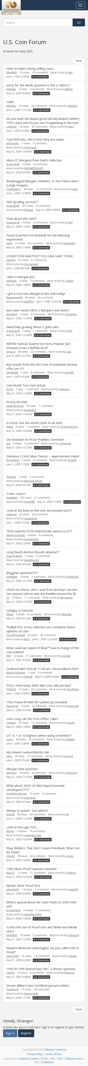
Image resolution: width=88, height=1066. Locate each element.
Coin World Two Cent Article (26, 385)
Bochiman (73, 689)
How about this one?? (21, 218)
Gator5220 (12, 956)
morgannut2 (31, 264)
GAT (70, 222)
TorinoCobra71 (69, 427)
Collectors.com (73, 1058)
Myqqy (10, 831)
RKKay (9, 614)
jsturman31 (12, 889)
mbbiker (11, 89)
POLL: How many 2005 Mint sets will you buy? (38, 685)
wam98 (73, 889)
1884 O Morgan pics (20, 277)
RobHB (28, 677)
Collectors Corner (28, 1058)
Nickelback (72, 577)
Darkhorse (12, 989)
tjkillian (69, 89)
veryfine (11, 260)
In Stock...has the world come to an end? (34, 423)
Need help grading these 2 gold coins (32, 327)
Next (79, 61)
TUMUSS (11, 689)
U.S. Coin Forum (39, 76)
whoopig (11, 773)
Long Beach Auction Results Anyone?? (32, 552)
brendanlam (13, 910)
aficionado (12, 143)
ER (67, 814)
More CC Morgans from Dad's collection (34, 160)
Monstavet (66, 597)
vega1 (9, 739)
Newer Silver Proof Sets (23, 885)
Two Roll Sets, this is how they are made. (35, 139)
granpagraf (12, 164)
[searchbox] (38, 22)
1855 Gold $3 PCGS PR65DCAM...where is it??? (39, 531)
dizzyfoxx (11, 314)
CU (36, 1062)
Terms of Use (53, 1054)
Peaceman (12, 706)
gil (7, 597)
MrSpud (10, 351)
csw (69, 351)
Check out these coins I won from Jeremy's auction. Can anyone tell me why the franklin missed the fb (42, 591)
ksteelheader (31, 560)
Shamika (11, 477)
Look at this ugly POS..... (22, 827)
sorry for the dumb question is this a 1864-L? (38, 85)
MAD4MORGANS (33, 168)
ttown (73, 956)
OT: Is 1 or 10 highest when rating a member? (38, 735)
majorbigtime (14, 556)
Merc (27, 639)
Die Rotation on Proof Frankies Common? (35, 439)
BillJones (69, 972)
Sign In (10, 1033)
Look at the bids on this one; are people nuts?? (39, 510)
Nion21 (10, 873)
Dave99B (29, 502)
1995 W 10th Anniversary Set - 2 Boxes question (40, 969)
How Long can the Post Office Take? (32, 719)
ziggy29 (72, 460)
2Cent (9, 389)
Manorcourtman (15, 535)
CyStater (11, 722)
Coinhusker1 (13, 189)
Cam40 (69, 281)
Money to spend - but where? (27, 810)
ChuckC (10, 856)
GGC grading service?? (22, 202)
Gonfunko (69, 243)
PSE (60, 1058)
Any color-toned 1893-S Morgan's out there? (37, 310)
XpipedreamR (14, 297)
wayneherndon (33, 914)
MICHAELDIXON (33, 481)
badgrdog (30, 410)
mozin (70, 722)
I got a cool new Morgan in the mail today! (35, 293)
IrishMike (70, 739)
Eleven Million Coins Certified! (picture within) (37, 985)
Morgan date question (22, 769)
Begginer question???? (22, 573)
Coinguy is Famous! (19, 610)
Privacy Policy (35, 1054)
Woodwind (12, 460)
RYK (70, 331)
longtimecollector (16, 793)
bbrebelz (11, 72)
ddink (9, 427)
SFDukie (28, 210)
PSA (53, 1058)
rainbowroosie (15, 406)
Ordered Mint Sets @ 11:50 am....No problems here (42, 669)
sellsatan (11, 281)
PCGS (45, 1058)
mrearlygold (31, 539)
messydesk (30, 518)
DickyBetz (12, 497)
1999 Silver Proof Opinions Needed (31, 869)
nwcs (71, 126)
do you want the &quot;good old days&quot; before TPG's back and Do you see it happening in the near (42, 120)
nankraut (64, 389)
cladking (71, 873)
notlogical (30, 798)
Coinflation (47, 1062)
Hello (10, 102)
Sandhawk (12, 372)
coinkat (66, 656)
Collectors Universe (54, 1049)
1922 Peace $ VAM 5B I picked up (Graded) (36, 702)
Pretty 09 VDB (16, 402)
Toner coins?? (16, 494)
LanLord (68, 756)
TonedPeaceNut (15, 635)
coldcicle (11, 126)
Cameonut (65, 443)
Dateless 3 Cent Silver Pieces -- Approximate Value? (43, 456)
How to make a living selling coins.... (31, 68)
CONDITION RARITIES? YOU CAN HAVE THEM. (39, 256)
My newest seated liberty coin (27, 752)
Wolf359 (29, 301)
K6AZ (9, 243)
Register (26, 1033)
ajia (70, 72)
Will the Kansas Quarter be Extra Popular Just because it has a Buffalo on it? (38, 346)
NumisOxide (31, 993)
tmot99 (69, 372)
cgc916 (10, 972)
